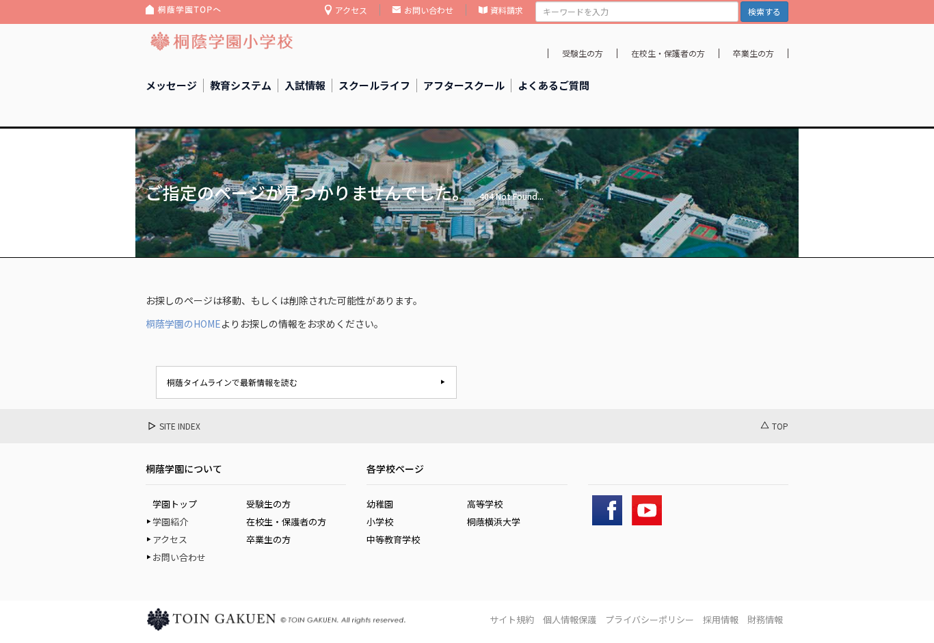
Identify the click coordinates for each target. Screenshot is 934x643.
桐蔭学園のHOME (183, 323)
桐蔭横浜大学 (493, 521)
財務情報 (765, 619)
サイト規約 (512, 619)
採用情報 (720, 619)
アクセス (351, 10)
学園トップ (174, 503)
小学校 (379, 521)
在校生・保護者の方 (668, 53)
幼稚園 (379, 503)
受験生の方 (582, 53)
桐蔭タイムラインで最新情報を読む (232, 382)
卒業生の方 (753, 53)
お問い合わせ (428, 10)
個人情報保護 (569, 619)
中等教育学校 (393, 539)
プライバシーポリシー (649, 619)
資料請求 (506, 10)
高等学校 (485, 503)
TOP (780, 426)
